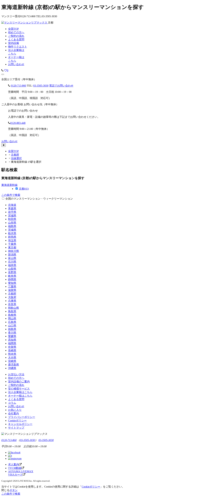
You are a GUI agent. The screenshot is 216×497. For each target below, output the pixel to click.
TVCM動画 (14, 468)
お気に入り (15, 409)
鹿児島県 (13, 364)
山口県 (12, 325)
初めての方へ (16, 378)
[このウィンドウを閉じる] (3, 145)
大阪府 (12, 297)
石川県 (12, 261)
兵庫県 (12, 300)
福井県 (12, 265)
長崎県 (12, 350)
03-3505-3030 (40, 85)
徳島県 (12, 329)
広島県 (12, 322)
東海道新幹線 (9, 185)
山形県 (12, 222)
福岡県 (12, 343)
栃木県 (12, 233)
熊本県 (12, 354)
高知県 (12, 339)
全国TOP (13, 151)
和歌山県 (13, 307)
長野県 (12, 272)
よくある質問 (16, 399)
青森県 (12, 208)
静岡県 (12, 279)
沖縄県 (12, 368)
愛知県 (12, 283)
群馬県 (12, 236)
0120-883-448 (17, 123)
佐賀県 (12, 346)
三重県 (12, 286)
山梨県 (12, 268)
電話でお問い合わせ (61, 85)
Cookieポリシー (17, 420)
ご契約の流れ (16, 385)
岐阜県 (12, 275)
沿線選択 (16, 158)
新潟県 (12, 254)
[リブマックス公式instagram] (15, 458)
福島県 (12, 226)
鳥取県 (12, 311)
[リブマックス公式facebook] (14, 452)
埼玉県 (12, 240)
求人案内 (13, 464)
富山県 (12, 258)
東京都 (12, 247)
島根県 (12, 314)
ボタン (13, 490)
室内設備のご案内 (19, 381)
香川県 (12, 332)
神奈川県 (13, 251)
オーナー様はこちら (20, 395)
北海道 (12, 204)
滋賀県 (12, 290)
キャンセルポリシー (20, 424)
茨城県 (12, 229)
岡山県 (12, 318)
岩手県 (12, 212)
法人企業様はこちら (20, 392)
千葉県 (12, 244)
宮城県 (12, 215)
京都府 (15, 154)
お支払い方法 (16, 374)
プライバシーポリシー (21, 417)
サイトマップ (16, 427)
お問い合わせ (16, 64)
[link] (2, 70)
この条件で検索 (10, 194)
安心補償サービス (19, 388)
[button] (2, 74)
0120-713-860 (18, 85)
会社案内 (13, 413)
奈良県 (12, 304)
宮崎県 (12, 361)
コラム (12, 402)
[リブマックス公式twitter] (10, 455)
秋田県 (12, 219)
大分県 (12, 357)
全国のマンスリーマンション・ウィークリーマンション (39, 198)
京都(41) (24, 188)
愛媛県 (12, 336)
